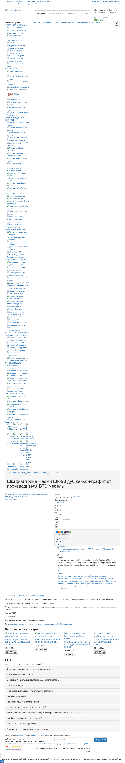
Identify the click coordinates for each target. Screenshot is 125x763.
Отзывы (71, 22)
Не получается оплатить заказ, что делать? (26, 707)
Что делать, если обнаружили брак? (23, 723)
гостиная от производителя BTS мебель (51, 624)
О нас (7, 1)
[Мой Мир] (62, 532)
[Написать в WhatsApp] (95, 19)
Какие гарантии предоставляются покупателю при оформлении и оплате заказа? (44, 712)
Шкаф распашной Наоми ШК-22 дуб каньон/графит (106, 642)
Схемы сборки (82, 22)
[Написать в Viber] (98, 19)
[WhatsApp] (70, 532)
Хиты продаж (46, 22)
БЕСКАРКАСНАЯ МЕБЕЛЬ (15, 393)
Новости (63, 22)
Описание (11, 595)
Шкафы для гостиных (49, 472)
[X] (65, 532)
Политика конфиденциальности (56, 743)
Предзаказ (63, 538)
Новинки (36, 22)
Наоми (70, 624)
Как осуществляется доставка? (21, 674)
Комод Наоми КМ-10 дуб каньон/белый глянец (47, 640)
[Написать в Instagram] (101, 19)
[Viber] (67, 532)
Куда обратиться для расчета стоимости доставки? (30, 690)
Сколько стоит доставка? (18, 685)
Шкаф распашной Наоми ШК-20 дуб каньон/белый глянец (77, 644)
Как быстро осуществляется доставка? (24, 718)
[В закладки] (60, 541)
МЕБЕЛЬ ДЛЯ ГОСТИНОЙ (15, 25)
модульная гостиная (26, 624)
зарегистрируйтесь (38, 735)
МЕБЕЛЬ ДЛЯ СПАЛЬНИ (15, 259)
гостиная (13, 624)
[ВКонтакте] (57, 532)
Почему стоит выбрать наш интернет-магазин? (28, 729)
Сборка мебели (37, 1)
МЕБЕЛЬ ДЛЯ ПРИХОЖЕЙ (16, 229)
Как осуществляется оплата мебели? (24, 701)
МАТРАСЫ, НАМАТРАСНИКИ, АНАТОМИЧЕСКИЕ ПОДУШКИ (17, 333)
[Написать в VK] (103, 19)
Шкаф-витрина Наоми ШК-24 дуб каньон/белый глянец (18, 642)
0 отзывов (77, 496)
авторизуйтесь (21, 735)
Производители (11, 422)
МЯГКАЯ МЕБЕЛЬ (12, 68)
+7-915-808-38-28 (101, 17)
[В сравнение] (15, 652)
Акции (56, 22)
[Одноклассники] (59, 532)
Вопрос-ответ (94, 22)
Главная (12, 472)
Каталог (11, 22)
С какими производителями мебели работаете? (28, 668)
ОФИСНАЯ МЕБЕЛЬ (13, 363)
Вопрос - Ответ (37, 595)
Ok (2, 761)
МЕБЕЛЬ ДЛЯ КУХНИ (14, 193)
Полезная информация (26, 3)
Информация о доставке (20, 1)
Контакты (47, 1)
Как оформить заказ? (16, 696)
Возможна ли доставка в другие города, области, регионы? (34, 679)
